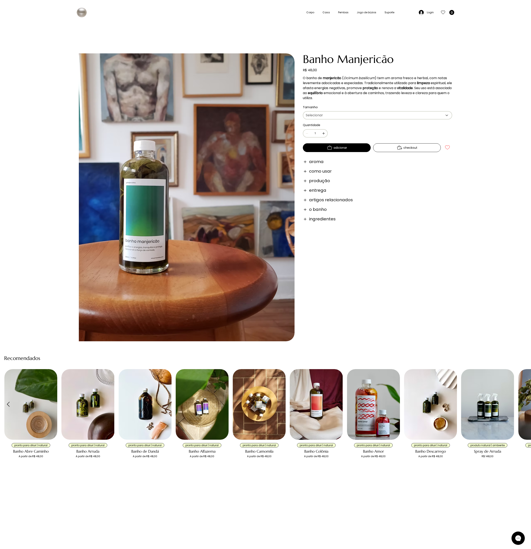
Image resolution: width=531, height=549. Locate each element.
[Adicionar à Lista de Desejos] (447, 147)
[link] (451, 12)
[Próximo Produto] (523, 404)
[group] (265, 418)
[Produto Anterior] (8, 404)
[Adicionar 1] (323, 133)
